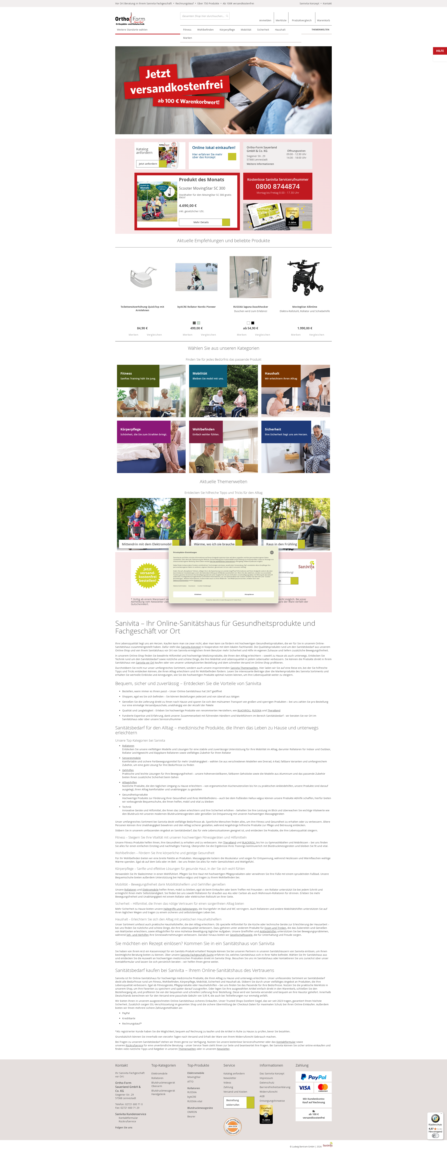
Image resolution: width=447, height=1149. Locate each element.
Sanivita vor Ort (145, 662)
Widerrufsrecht (268, 1091)
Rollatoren (128, 745)
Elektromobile (150, 889)
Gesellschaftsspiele (241, 934)
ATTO (190, 1081)
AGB (262, 1096)
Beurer (191, 1116)
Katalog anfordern (234, 1073)
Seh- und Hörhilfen (137, 934)
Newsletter (223, 1049)
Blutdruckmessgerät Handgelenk (163, 1092)
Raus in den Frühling (281, 544)
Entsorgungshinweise (272, 1100)
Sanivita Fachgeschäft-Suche (197, 954)
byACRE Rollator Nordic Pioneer (196, 306)
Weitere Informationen (260, 164)
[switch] (435, 1136)
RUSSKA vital (194, 1101)
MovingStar (194, 1077)
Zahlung (228, 1087)
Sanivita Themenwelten (244, 667)
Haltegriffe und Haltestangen (180, 908)
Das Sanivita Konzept (272, 1073)
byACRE (191, 1096)
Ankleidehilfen (268, 931)
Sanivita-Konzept (191, 647)
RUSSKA (256, 710)
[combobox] (205, 16)
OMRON (192, 1112)
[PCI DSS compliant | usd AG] (233, 1126)
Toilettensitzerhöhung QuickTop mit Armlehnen (142, 308)
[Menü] (441, 1114)
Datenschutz (267, 1082)
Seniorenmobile (131, 758)
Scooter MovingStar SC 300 (202, 188)
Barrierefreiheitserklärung (275, 1087)
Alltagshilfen (129, 782)
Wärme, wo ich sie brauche (214, 544)
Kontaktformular (286, 1042)
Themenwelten (320, 29)
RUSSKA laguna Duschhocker (250, 306)
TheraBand (274, 710)
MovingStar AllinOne (304, 306)
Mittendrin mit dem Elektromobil (146, 544)
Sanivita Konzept (309, 3)
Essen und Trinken (275, 928)
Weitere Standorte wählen (132, 29)
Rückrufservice (134, 1045)
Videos (227, 1082)
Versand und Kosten (235, 1091)
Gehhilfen (128, 770)
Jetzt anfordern (148, 163)
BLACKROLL (244, 710)
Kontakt (327, 3)
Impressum (266, 1078)
